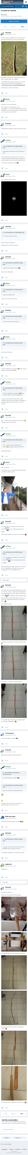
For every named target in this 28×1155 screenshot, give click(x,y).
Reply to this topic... (9, 1129)
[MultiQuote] (2, 93)
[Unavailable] (14, 198)
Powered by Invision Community (14, 1152)
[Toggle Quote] (3, 146)
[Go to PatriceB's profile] (2, 33)
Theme (11, 1149)
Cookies (24, 1149)
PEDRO (19, 232)
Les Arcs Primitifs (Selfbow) (15, 16)
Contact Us (18, 1149)
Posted (10, 34)
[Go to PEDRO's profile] (2, 100)
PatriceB (4, 14)
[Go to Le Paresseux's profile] (2, 734)
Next (22, 26)
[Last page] (26, 27)
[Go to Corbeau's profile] (2, 141)
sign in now (10, 1123)
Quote (6, 93)
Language (4, 1149)
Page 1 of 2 (14, 26)
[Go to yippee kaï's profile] (2, 865)
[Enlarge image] (14, 58)
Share (7, 1137)
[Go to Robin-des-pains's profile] (2, 817)
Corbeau (21, 262)
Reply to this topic (14, 21)
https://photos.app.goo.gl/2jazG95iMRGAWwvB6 (13, 85)
